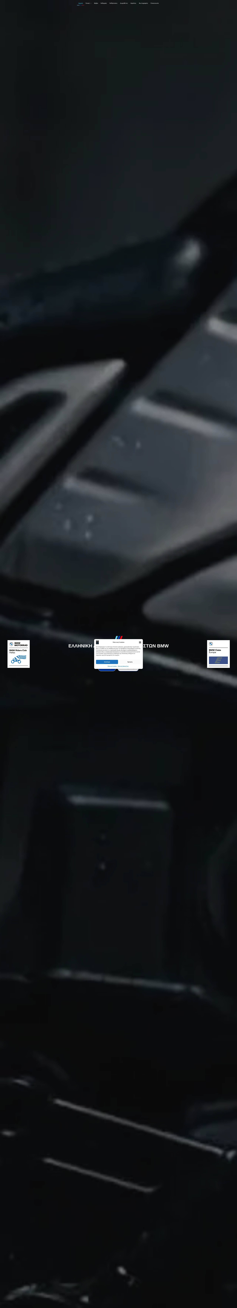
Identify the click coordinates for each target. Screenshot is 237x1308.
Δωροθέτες (124, 3)
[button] (140, 642)
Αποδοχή (107, 662)
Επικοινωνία (155, 3)
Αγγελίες (133, 3)
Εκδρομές (104, 3)
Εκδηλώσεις (113, 3)
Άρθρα (96, 3)
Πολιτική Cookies (112, 666)
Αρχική (80, 3)
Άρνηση (129, 662)
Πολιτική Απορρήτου (123, 666)
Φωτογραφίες (143, 3)
